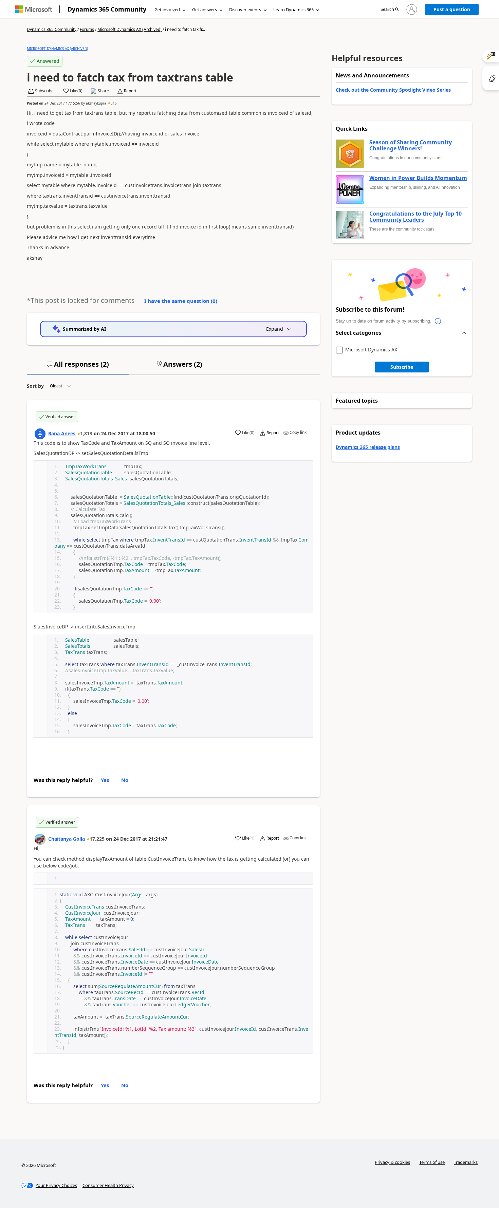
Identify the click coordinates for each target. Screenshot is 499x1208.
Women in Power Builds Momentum (418, 178)
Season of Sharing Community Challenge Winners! (410, 145)
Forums (87, 29)
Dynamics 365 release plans (368, 447)
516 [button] (114, 103)
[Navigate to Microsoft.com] (33, 9)
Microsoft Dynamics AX (371, 350)
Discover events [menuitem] (245, 9)
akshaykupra (96, 103)
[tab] (78, 367)
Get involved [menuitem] (167, 9)
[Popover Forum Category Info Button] (438, 321)
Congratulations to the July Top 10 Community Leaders (415, 217)
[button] (389, 10)
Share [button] (103, 91)
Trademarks (466, 1162)
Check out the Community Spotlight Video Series (393, 90)
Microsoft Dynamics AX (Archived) (129, 29)
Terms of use (432, 1162)
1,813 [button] (86, 433)
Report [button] (130, 91)
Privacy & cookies (392, 1162)
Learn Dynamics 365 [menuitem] (293, 9)
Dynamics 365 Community (107, 9)
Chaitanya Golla (66, 839)
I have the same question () (180, 300)
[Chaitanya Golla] (40, 839)
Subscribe (401, 367)
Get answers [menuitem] (204, 9)
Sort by (35, 386)
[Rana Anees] (40, 433)
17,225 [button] (97, 839)
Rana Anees (61, 433)
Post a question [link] (451, 9)
